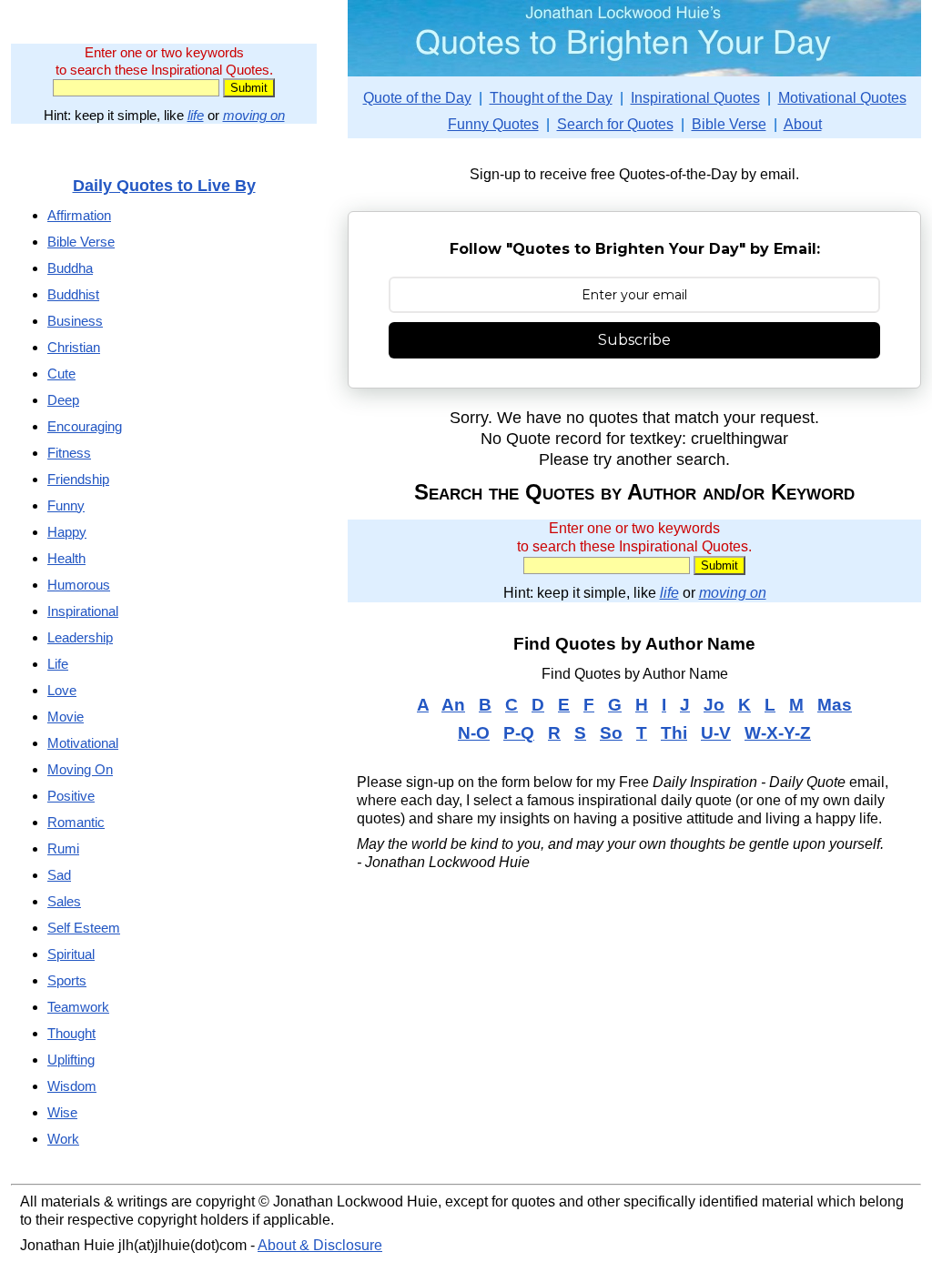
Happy (66, 532)
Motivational (82, 743)
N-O (474, 732)
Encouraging (84, 426)
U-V (716, 732)
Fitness (69, 452)
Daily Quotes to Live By (164, 185)
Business (75, 320)
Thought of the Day (551, 98)
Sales (64, 901)
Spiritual (71, 954)
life (195, 115)
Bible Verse (729, 124)
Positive (71, 795)
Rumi (63, 848)
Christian (73, 347)
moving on (254, 115)
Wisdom (71, 1086)
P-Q (518, 732)
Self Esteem (83, 927)
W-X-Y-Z (778, 732)
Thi (674, 732)
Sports (66, 980)
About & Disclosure (320, 1245)
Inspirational (82, 611)
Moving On (80, 769)
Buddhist (73, 294)
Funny (66, 505)
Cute (61, 373)
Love (61, 690)
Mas (834, 704)
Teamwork (78, 1007)
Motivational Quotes (842, 98)
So (611, 732)
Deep (63, 400)
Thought (71, 1033)
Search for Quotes (615, 124)
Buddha (70, 268)
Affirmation (79, 215)
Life (57, 663)
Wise (62, 1112)
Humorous (78, 584)
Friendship (78, 479)
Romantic (76, 822)
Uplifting (71, 1059)
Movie (65, 716)
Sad (59, 875)
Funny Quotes (493, 124)
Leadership (80, 637)
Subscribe (634, 339)
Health (66, 558)
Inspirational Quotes (695, 98)
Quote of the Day (417, 98)
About (803, 124)
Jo (714, 704)
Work (63, 1138)
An (453, 704)
